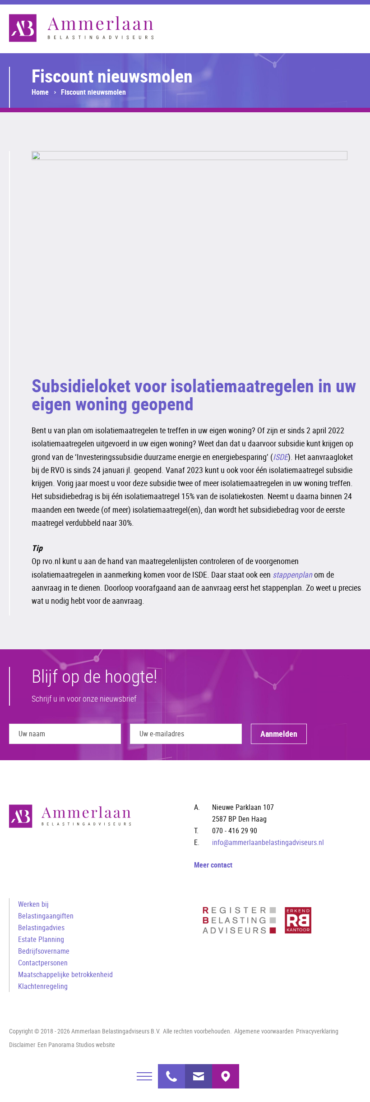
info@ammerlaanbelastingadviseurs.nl (198, 1070)
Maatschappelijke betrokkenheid (65, 974)
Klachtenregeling (43, 986)
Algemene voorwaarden (264, 1031)
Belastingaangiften (46, 916)
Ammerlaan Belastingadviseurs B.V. (81, 28)
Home (40, 92)
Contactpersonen (43, 963)
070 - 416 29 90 (171, 1070)
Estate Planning (41, 939)
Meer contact (213, 865)
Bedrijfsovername (43, 951)
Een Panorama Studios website (76, 1044)
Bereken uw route (225, 1070)
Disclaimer (22, 1044)
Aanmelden (278, 733)
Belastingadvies (41, 927)
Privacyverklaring (317, 1031)
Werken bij (33, 904)
